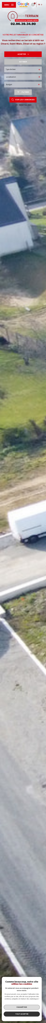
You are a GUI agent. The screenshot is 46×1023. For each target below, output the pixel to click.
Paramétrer (22, 1007)
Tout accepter (21, 1014)
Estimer (23, 62)
